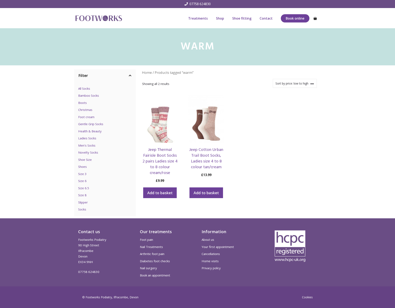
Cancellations (211, 254)
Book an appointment (155, 275)
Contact (266, 18)
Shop (220, 18)
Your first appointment (218, 247)
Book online (295, 18)
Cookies (307, 297)
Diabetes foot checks (155, 261)
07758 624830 (200, 4)
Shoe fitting (241, 18)
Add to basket (160, 192)
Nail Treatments (151, 247)
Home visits (210, 261)
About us (208, 239)
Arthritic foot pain (152, 254)
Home (147, 72)
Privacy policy (211, 268)
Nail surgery (148, 268)
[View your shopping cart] (315, 18)
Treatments (198, 18)
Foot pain (146, 239)
